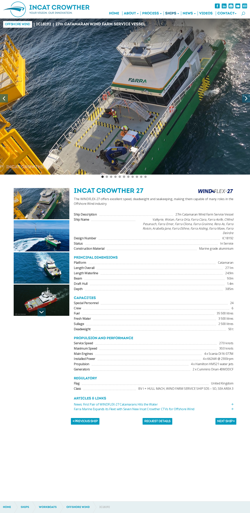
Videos (206, 13)
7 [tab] (128, 177)
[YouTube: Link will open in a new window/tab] (237, 6)
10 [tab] (141, 177)
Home (114, 13)
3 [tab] (111, 177)
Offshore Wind (17, 24)
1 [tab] (102, 177)
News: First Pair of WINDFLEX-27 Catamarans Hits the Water (116, 404)
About (130, 13)
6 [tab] (124, 177)
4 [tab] (115, 177)
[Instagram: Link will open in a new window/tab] (231, 6)
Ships (170, 13)
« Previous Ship (85, 421)
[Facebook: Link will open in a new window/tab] (217, 6)
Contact (226, 13)
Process (150, 13)
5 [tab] (120, 177)
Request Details (157, 421)
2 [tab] (107, 177)
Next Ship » (226, 421)
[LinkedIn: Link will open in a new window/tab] (224, 6)
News (188, 13)
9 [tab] (137, 177)
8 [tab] (132, 177)
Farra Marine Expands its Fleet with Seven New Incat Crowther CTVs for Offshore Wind (134, 409)
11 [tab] (145, 177)
